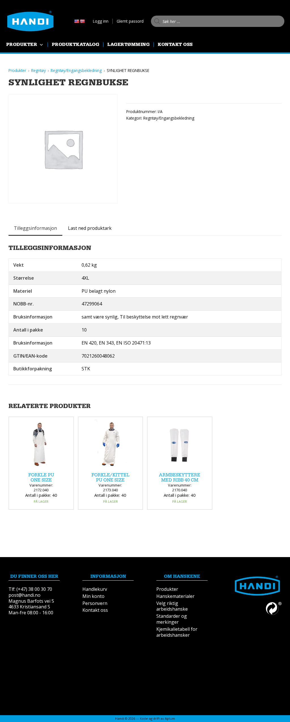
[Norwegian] (82, 21)
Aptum (170, 718)
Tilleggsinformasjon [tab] (35, 228)
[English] (76, 21)
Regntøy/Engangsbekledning (168, 118)
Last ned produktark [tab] (90, 228)
